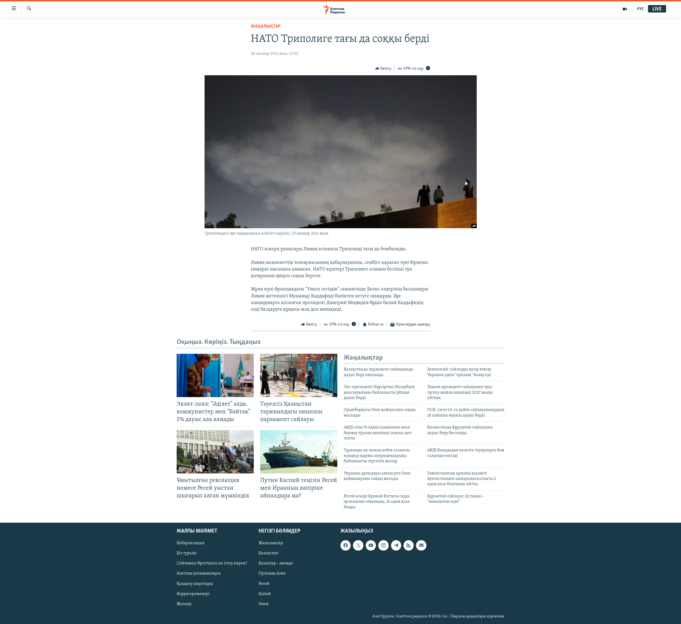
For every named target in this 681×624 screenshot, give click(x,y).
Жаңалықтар (271, 543)
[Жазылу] (421, 545)
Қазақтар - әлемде (276, 563)
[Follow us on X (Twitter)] (358, 545)
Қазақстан (268, 553)
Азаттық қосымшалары (199, 573)
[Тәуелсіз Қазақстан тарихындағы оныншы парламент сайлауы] (298, 375)
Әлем (263, 604)
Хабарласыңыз (191, 543)
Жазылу (184, 604)
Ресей (264, 583)
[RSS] (409, 545)
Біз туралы (187, 553)
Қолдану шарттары (195, 583)
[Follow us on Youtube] (371, 545)
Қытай (265, 594)
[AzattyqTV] (625, 9)
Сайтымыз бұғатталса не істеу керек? (212, 563)
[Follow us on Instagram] (383, 545)
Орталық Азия (272, 573)
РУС (640, 9)
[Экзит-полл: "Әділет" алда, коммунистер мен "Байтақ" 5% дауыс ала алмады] (215, 375)
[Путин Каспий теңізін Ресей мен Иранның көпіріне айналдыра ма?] (298, 451)
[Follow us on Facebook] (345, 545)
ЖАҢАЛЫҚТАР (266, 26)
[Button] (383, 68)
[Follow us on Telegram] (396, 545)
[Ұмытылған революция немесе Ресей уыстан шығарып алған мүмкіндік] (215, 451)
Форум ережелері (193, 594)
